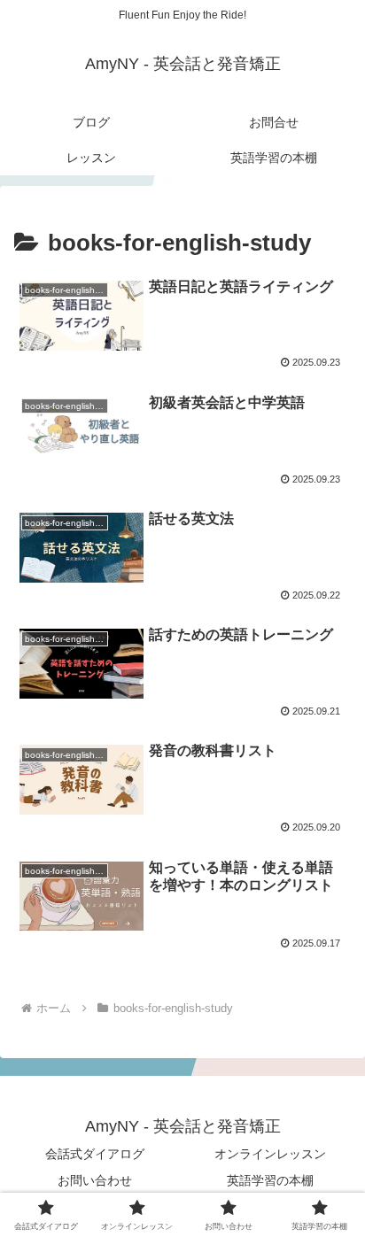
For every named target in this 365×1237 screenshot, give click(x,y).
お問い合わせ (95, 1180)
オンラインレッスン (270, 1154)
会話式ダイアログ (94, 1154)
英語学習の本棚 (270, 1180)
